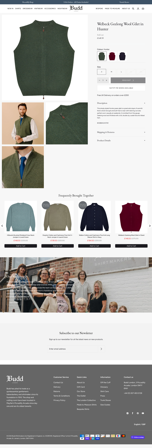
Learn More (13, 302)
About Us (81, 382)
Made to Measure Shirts (87, 405)
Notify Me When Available (121, 88)
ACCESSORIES (50, 9)
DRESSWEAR (27, 9)
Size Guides (105, 405)
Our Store (81, 391)
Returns (57, 391)
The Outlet (81, 396)
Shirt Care (104, 391)
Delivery (57, 387)
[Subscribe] (101, 348)
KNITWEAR (38, 9)
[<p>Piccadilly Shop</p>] (29, 2)
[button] (133, 8)
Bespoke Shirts (83, 409)
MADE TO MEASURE (112, 9)
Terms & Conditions (62, 396)
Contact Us (58, 382)
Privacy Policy (59, 400)
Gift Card (81, 387)
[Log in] (138, 8)
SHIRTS (18, 9)
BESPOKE (99, 9)
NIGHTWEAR (62, 9)
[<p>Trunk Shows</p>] (122, 2)
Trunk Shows (105, 400)
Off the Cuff (105, 382)
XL (131, 72)
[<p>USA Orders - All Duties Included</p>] (76, 2)
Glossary (104, 387)
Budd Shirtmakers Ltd (19, 436)
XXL (141, 72)
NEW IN (10, 9)
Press (102, 396)
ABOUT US (126, 9)
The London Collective (86, 400)
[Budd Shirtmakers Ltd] (76, 8)
